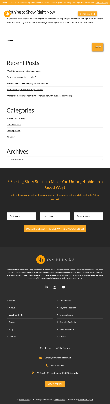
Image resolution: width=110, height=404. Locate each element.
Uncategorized (13, 130)
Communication (14, 124)
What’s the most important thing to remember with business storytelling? (40, 95)
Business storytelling (16, 118)
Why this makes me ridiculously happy (24, 71)
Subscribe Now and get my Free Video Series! (55, 228)
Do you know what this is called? (21, 77)
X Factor (10, 136)
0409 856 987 (57, 365)
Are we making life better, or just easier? (25, 89)
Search (10, 40)
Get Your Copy (102, 2)
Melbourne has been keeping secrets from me (27, 83)
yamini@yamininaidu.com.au (58, 357)
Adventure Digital (85, 399)
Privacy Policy (60, 399)
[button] (67, 14)
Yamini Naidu (24, 399)
